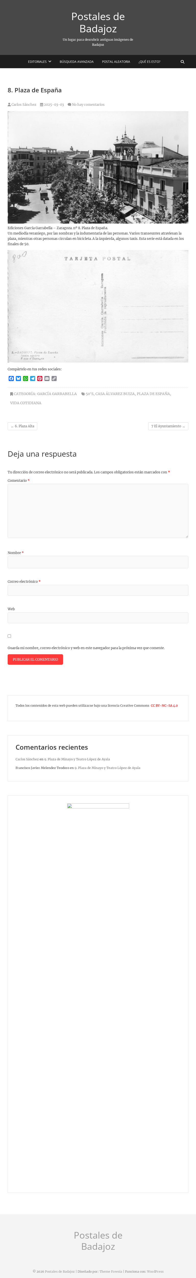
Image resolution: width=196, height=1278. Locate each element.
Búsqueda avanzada (77, 62)
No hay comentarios (88, 105)
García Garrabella (57, 393)
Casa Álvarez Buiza (115, 393)
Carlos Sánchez (23, 105)
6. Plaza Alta (22, 426)
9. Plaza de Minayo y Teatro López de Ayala (77, 759)
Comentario (19, 480)
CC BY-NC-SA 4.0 (164, 705)
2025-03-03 (53, 105)
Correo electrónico (24, 581)
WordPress (155, 1271)
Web (11, 609)
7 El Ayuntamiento (168, 426)
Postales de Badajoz (98, 22)
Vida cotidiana (25, 403)
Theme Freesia (111, 1271)
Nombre (16, 553)
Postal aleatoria (116, 62)
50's (89, 393)
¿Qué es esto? (149, 62)
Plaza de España (153, 393)
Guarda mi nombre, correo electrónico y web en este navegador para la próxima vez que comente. (86, 648)
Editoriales (37, 62)
